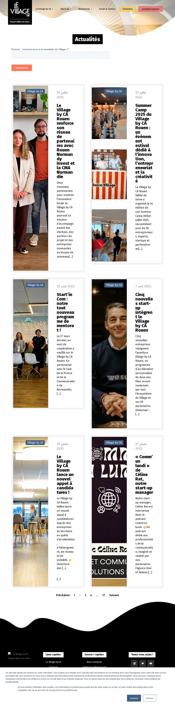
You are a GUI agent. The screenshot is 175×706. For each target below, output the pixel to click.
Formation (128, 9)
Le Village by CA (53, 662)
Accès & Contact (107, 9)
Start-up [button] (64, 9)
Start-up (53, 667)
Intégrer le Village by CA (94, 667)
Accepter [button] (134, 698)
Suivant (114, 595)
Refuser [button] (149, 698)
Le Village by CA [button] (43, 9)
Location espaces (150, 9)
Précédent (63, 595)
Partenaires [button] (84, 9)
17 (103, 595)
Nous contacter (94, 662)
